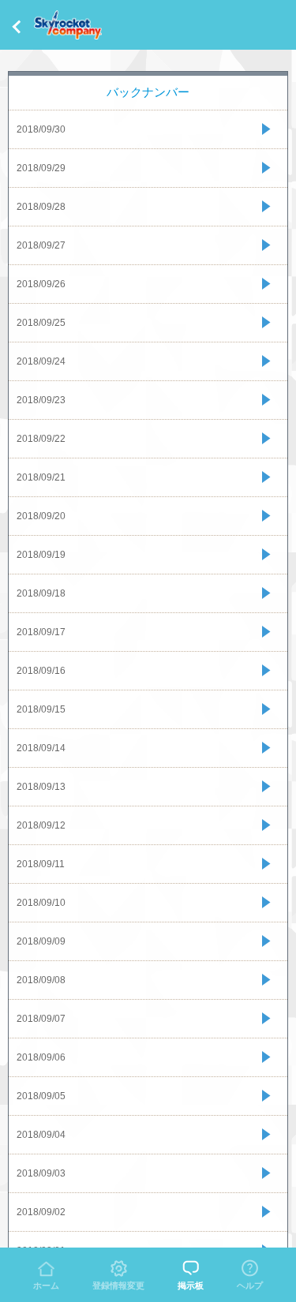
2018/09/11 (41, 864)
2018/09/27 (41, 245)
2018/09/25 (41, 322)
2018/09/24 (41, 361)
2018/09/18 (41, 593)
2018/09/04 (41, 1134)
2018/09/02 (41, 1212)
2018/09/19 (41, 554)
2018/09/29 (41, 168)
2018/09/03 (41, 1173)
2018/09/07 (41, 1018)
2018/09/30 (41, 129)
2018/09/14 (41, 748)
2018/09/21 (41, 477)
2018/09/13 (41, 786)
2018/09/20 (41, 516)
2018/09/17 (41, 632)
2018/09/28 (41, 206)
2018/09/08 (41, 980)
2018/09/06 (41, 1057)
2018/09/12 (41, 825)
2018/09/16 (41, 670)
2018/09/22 (41, 438)
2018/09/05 (41, 1096)
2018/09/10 (41, 902)
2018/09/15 (41, 709)
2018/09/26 (41, 284)
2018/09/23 (41, 400)
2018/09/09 (41, 941)
